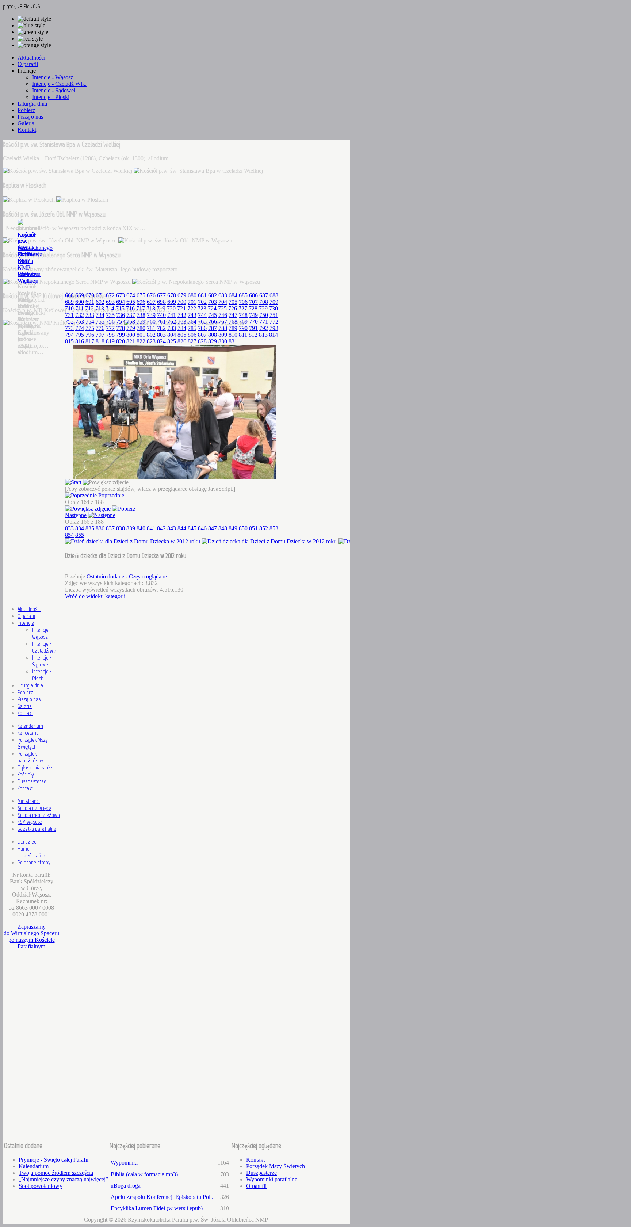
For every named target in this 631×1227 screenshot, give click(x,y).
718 (150, 308)
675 (141, 295)
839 (130, 528)
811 (243, 335)
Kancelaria (28, 732)
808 (212, 335)
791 (253, 328)
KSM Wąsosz (30, 821)
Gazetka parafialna (37, 828)
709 (273, 302)
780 (141, 328)
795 (79, 335)
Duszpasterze (32, 781)
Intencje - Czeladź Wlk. (44, 647)
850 (243, 528)
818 (100, 341)
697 (151, 302)
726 (232, 308)
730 (273, 308)
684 (233, 295)
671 (100, 295)
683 (222, 295)
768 (233, 321)
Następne (76, 515)
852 (263, 528)
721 (181, 308)
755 (100, 321)
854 (69, 535)
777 (110, 328)
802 (151, 335)
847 (212, 528)
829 (212, 341)
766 (212, 321)
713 (99, 308)
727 (242, 308)
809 (222, 335)
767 (222, 321)
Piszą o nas (29, 699)
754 (89, 321)
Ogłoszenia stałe (35, 767)
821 (130, 341)
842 (161, 528)
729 (263, 308)
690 (79, 302)
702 (202, 302)
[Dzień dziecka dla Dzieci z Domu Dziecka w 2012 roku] (174, 477)
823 (151, 341)
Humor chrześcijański (32, 852)
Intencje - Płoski (42, 675)
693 (110, 302)
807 (202, 335)
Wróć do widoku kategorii (95, 596)
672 (110, 295)
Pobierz (25, 692)
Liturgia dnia (30, 685)
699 (171, 302)
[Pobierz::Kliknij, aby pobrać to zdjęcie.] (123, 508)
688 (273, 295)
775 (89, 328)
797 (100, 335)
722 (191, 308)
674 (130, 295)
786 (202, 328)
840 (141, 528)
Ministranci (29, 801)
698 (161, 302)
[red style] (30, 38)
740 (161, 315)
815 (69, 341)
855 (79, 535)
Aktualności (29, 608)
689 (69, 302)
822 (141, 341)
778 (120, 328)
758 (130, 321)
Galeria (25, 706)
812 (253, 335)
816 (79, 341)
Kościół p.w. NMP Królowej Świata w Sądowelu (29, 254)
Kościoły (26, 774)
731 (69, 315)
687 (263, 295)
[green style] (33, 32)
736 (120, 315)
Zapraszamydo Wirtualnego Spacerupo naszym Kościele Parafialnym (31, 936)
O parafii (26, 615)
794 (69, 335)
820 (120, 341)
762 (171, 321)
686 (253, 295)
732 (79, 315)
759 (141, 321)
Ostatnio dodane (105, 576)
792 (263, 328)
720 (171, 308)
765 (202, 321)
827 (192, 341)
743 (192, 315)
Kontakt (25, 713)
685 (243, 295)
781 (151, 328)
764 (192, 321)
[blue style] (31, 25)
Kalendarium (30, 725)
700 (181, 302)
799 (120, 335)
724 (212, 308)
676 (151, 295)
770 (253, 321)
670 (89, 295)
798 (110, 335)
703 (212, 302)
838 (120, 528)
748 (243, 315)
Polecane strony (34, 862)
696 (141, 302)
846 (202, 528)
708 (263, 302)
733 (89, 315)
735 (110, 315)
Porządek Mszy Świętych (33, 743)
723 (202, 308)
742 (181, 315)
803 (161, 335)
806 (192, 335)
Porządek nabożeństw (30, 757)
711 (79, 308)
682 (212, 295)
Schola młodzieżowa (39, 814)
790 (243, 328)
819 (110, 341)
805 (181, 335)
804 (171, 335)
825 (171, 341)
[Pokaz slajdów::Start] (73, 482)
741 (171, 315)
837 (110, 528)
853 (273, 528)
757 (120, 321)
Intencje (26, 622)
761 (161, 321)
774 (79, 328)
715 (120, 308)
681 (202, 295)
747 (233, 315)
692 (100, 302)
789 (233, 328)
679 (181, 295)
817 (89, 341)
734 (100, 315)
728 (253, 308)
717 (140, 308)
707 (253, 302)
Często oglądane (148, 576)
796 (89, 335)
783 (171, 328)
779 (130, 328)
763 (181, 321)
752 (69, 321)
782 (161, 328)
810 (233, 335)
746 (222, 315)
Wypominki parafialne (271, 1179)
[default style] (34, 19)
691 (89, 302)
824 (161, 341)
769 (243, 321)
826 (181, 341)
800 (130, 335)
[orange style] (34, 45)
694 (120, 302)
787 (212, 328)
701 (192, 302)
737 (130, 315)
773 (69, 328)
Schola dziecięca (34, 807)
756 (110, 321)
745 (212, 315)
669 (79, 295)
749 (253, 315)
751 (273, 315)
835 (89, 528)
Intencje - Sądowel (42, 661)
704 (222, 302)
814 (273, 335)
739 (151, 315)
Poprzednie (111, 495)
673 (120, 295)
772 (273, 321)
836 (100, 528)
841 (151, 528)
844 (181, 528)
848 (222, 528)
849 (233, 528)
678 (171, 295)
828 (202, 341)
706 (243, 302)
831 (233, 341)
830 (222, 341)
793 (273, 328)
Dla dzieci (27, 841)
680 (192, 295)
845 (192, 528)
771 (263, 321)
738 (141, 315)
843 (171, 528)
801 (141, 335)
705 (233, 302)
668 (69, 295)
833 (69, 528)
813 (263, 335)
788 (222, 328)
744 (202, 315)
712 (89, 308)
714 (110, 308)
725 (222, 308)
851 (253, 528)
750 (263, 315)
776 (100, 328)
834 (79, 528)
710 (69, 308)
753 (79, 321)
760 (151, 321)
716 (130, 308)
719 (161, 308)
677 (161, 295)
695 (130, 302)
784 (181, 328)
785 (192, 328)
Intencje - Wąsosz (42, 633)
